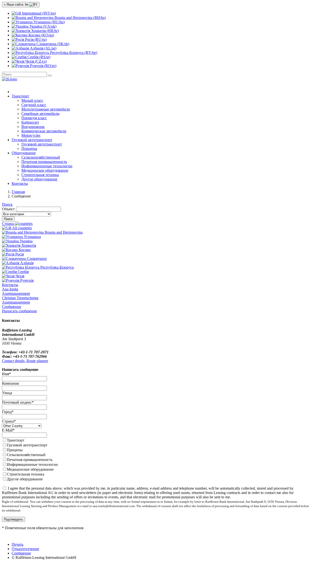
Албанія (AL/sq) (42, 48)
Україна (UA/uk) (42, 26)
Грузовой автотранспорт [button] (32, 140)
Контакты (20, 183)
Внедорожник (33, 127)
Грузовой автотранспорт (41, 144)
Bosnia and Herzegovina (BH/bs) (79, 18)
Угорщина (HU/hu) (49, 22)
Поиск (7, 204)
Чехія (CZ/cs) (35, 61)
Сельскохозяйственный (40, 157)
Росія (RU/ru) (35, 39)
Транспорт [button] (20, 96)
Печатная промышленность (44, 162)
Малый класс (32, 100)
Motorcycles (30, 135)
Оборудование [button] (24, 153)
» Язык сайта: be (16, 4)
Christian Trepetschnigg (20, 300)
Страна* (9, 421)
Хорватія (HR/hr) (44, 31)
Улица (7, 393)
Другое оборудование (39, 179)
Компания (10, 383)
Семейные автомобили (40, 113)
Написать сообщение (19, 311)
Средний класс (33, 105)
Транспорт (15, 440)
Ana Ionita (16, 291)
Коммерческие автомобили (43, 131)
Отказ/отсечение (25, 549)
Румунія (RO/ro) (42, 66)
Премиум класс (34, 118)
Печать (17, 544)
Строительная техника (40, 175)
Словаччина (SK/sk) (52, 44)
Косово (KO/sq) (40, 35)
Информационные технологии (46, 166)
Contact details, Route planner (25, 361)
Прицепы (29, 148)
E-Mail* (8, 430)
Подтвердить (13, 519)
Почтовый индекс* (18, 402)
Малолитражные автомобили (45, 109)
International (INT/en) (38, 13)
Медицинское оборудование (44, 170)
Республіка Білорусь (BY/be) (73, 53)
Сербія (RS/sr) (38, 57)
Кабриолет (30, 122)
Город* (8, 412)
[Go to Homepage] (9, 79)
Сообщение (11, 307)
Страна (8, 223)
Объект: (8, 209)
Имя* (6, 374)
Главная (18, 192)
